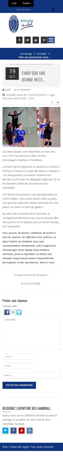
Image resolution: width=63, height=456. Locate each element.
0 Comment (23, 89)
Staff (7, 89)
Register (26, 3)
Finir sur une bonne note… (33, 76)
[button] (7, 311)
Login (14, 3)
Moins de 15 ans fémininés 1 (32, 94)
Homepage (26, 53)
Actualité (42, 53)
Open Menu (51, 40)
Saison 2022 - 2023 (23, 98)
